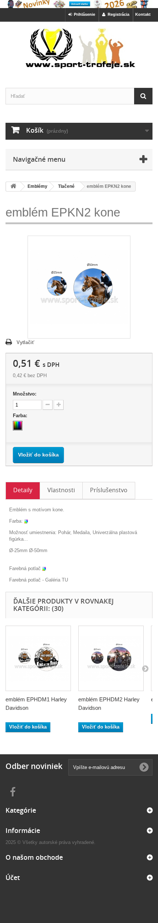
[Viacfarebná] (18, 426)
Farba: (21, 415)
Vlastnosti (61, 490)
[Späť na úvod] (13, 186)
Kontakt (143, 14)
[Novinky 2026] (79, 4)
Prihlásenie (83, 14)
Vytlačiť (25, 342)
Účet (13, 877)
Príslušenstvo (109, 490)
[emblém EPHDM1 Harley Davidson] (38, 658)
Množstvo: (24, 394)
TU (65, 580)
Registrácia (117, 14)
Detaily (22, 490)
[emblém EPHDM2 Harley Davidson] (111, 658)
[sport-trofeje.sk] (79, 48)
